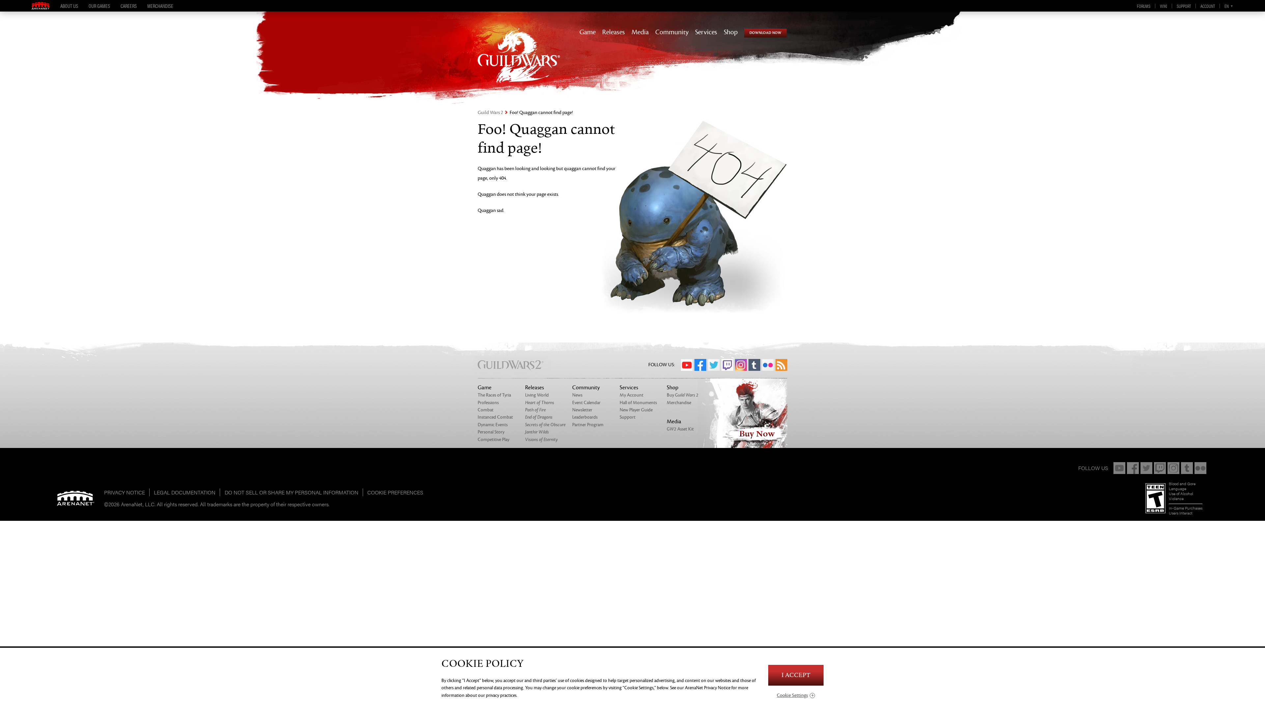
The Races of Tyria (494, 395)
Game (587, 32)
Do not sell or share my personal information (291, 492)
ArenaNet (75, 498)
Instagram (741, 365)
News (577, 395)
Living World (537, 395)
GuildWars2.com (519, 62)
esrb (1155, 498)
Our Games (99, 6)
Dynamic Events (493, 425)
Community (672, 32)
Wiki (1163, 6)
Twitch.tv (727, 365)
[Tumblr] (1187, 468)
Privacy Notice (124, 492)
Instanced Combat (495, 417)
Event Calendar (586, 402)
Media (640, 32)
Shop (731, 32)
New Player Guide (636, 410)
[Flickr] (1200, 468)
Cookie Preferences (395, 492)
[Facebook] (1133, 468)
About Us (69, 6)
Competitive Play (493, 439)
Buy (682, 395)
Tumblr (754, 365)
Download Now (765, 33)
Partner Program (588, 425)
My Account (631, 395)
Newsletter (582, 410)
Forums (1143, 6)
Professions (488, 402)
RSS (781, 365)
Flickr (768, 365)
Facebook (700, 365)
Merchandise (160, 6)
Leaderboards (585, 417)
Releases (613, 32)
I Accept (795, 675)
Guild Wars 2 (490, 112)
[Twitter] (1146, 468)
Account (1207, 6)
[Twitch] (1160, 468)
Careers (129, 6)
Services (706, 32)
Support (1184, 6)
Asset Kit (680, 429)
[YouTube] (1119, 468)
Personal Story (491, 432)
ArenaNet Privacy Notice (707, 688)
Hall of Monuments (638, 402)
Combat (485, 410)
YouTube (687, 365)
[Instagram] (1173, 468)
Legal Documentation (184, 492)
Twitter (714, 365)
